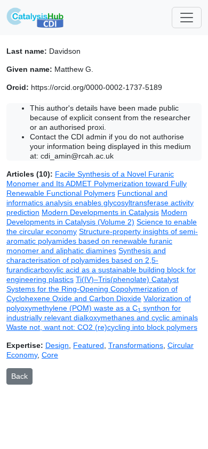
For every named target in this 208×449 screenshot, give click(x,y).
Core (50, 355)
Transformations (135, 345)
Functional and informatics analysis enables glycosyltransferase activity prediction (100, 203)
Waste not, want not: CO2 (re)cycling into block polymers (101, 327)
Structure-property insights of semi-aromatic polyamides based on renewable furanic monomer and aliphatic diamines (102, 241)
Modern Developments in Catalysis (100, 212)
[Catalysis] (35, 17)
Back (19, 376)
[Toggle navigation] (187, 17)
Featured (88, 345)
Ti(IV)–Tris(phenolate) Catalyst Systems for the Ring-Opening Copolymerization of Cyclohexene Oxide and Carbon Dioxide (92, 289)
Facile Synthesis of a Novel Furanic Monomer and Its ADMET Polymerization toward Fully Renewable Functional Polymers (96, 183)
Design (57, 345)
